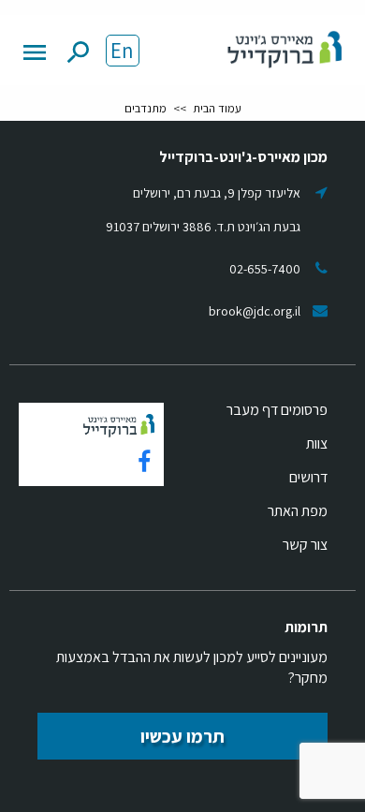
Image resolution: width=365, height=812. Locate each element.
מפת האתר (298, 511)
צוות (317, 443)
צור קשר (305, 544)
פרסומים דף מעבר (277, 410)
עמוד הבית (217, 108)
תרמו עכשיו (182, 736)
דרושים (308, 477)
